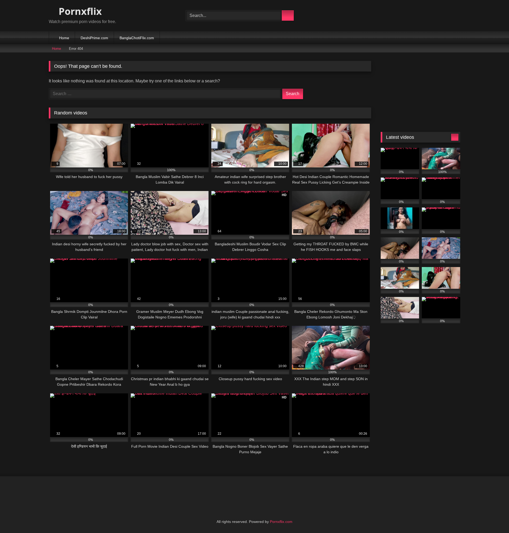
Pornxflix (79, 11)
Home (64, 38)
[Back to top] (493, 517)
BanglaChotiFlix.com (137, 38)
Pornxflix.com (281, 521)
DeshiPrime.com (94, 38)
